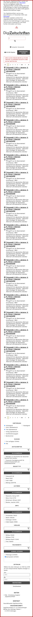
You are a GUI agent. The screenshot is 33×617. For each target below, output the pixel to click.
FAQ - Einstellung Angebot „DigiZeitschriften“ (12, 595)
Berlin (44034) (10, 517)
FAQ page (6, 16)
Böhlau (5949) (10, 535)
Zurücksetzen (17, 586)
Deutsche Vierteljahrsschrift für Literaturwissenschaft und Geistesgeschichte (14, 462)
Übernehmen (16, 582)
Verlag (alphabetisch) (11, 431)
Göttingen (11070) (11, 520)
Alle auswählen (17, 453)
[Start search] (15, 41)
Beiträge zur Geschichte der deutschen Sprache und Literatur (17, 457)
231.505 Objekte (10, 52)
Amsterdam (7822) (11, 515)
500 (22, 64)
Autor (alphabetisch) (11, 427)
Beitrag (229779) (11, 482)
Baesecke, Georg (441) (12, 496)
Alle (6, 443)
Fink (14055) (9, 541)
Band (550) (9, 478)
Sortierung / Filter (23, 52)
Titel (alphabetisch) (11, 429)
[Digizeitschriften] (16, 27)
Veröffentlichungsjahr (11, 434)
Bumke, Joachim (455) (12, 502)
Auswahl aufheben (17, 551)
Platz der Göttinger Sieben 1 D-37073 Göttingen (13, 610)
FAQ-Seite (22, 2)
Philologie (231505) (11, 554)
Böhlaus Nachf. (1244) (12, 539)
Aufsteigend (9, 425)
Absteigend (26, 425)
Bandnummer (9, 436)
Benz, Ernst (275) (11, 498)
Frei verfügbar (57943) (12, 441)
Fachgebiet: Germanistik (17, 47)
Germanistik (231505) (12, 557)
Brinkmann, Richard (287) (13, 500)
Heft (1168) (9, 480)
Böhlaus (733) (10, 537)
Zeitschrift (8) (10, 476)
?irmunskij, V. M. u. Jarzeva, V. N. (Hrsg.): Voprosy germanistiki (17, 69)
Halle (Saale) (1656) (12, 522)
